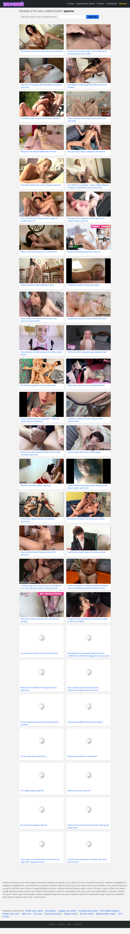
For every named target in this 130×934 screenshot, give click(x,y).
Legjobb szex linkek (67, 911)
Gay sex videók (86, 914)
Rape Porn (26, 914)
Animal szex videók (34, 911)
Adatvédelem (77, 924)
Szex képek (50, 911)
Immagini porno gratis (88, 911)
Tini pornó (37, 914)
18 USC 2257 (61, 924)
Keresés (100, 3)
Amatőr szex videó (11, 914)
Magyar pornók (70, 914)
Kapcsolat (52, 924)
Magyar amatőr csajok (105, 914)
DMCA (69, 924)
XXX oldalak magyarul (109, 911)
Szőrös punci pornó (53, 914)
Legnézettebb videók (85, 3)
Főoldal (70, 3)
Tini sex (122, 3)
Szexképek (111, 3)
